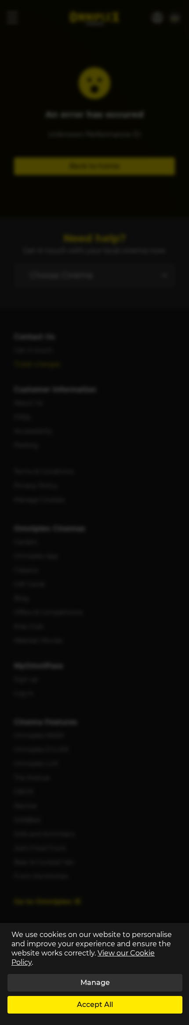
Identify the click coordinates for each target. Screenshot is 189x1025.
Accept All (95, 1004)
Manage (95, 982)
